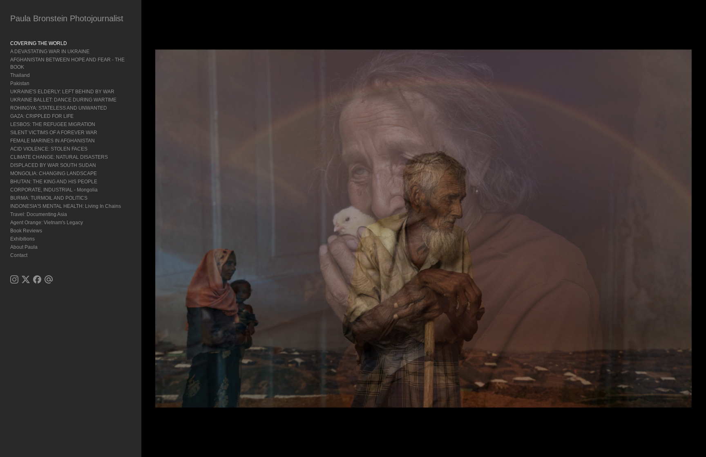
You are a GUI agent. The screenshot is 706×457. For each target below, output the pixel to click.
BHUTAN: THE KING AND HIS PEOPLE (53, 182)
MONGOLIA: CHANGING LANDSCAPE (53, 173)
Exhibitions (22, 239)
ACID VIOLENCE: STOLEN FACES (48, 149)
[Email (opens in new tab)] (49, 279)
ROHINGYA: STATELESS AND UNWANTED (58, 108)
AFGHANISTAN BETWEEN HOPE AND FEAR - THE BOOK (67, 63)
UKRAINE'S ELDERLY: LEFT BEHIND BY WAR (62, 92)
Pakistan (19, 83)
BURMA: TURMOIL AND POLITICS (48, 198)
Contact (18, 255)
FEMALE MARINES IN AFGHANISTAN (52, 141)
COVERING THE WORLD (38, 43)
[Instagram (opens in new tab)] (14, 279)
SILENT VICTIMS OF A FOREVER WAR (53, 132)
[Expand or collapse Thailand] (35, 75)
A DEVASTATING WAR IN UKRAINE (49, 51)
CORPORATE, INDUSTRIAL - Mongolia (54, 190)
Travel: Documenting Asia (38, 214)
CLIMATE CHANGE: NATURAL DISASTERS (59, 157)
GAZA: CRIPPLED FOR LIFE (42, 116)
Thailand (20, 75)
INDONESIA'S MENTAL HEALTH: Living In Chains (65, 206)
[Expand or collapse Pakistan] (35, 83)
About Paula (24, 247)
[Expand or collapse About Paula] (43, 247)
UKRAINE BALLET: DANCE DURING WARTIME (63, 100)
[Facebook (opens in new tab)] (37, 279)
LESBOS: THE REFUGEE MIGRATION (52, 124)
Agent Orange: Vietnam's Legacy (46, 222)
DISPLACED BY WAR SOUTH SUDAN (53, 165)
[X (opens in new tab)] (26, 279)
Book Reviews (26, 231)
